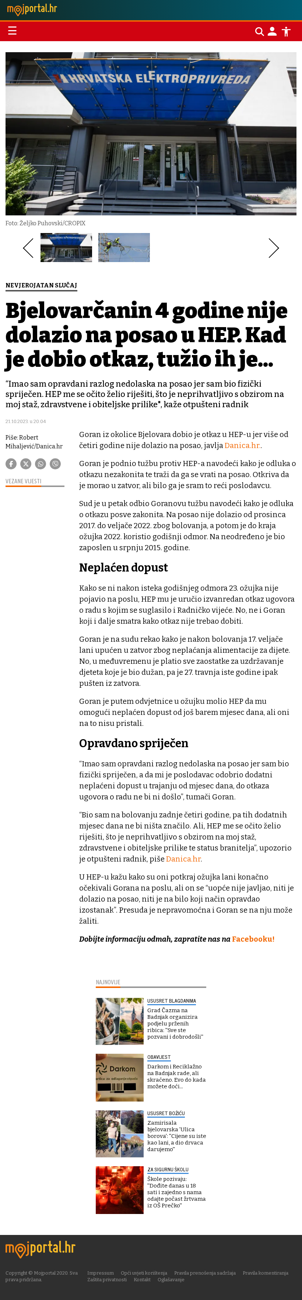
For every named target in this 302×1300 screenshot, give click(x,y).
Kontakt (142, 1279)
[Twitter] (25, 463)
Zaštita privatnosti (107, 1279)
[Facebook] (11, 463)
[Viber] (55, 463)
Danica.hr (183, 859)
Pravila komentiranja (265, 1273)
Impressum (100, 1273)
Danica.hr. (243, 445)
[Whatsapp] (40, 463)
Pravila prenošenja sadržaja (205, 1273)
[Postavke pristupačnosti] (286, 31)
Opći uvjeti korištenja (144, 1273)
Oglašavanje (171, 1279)
